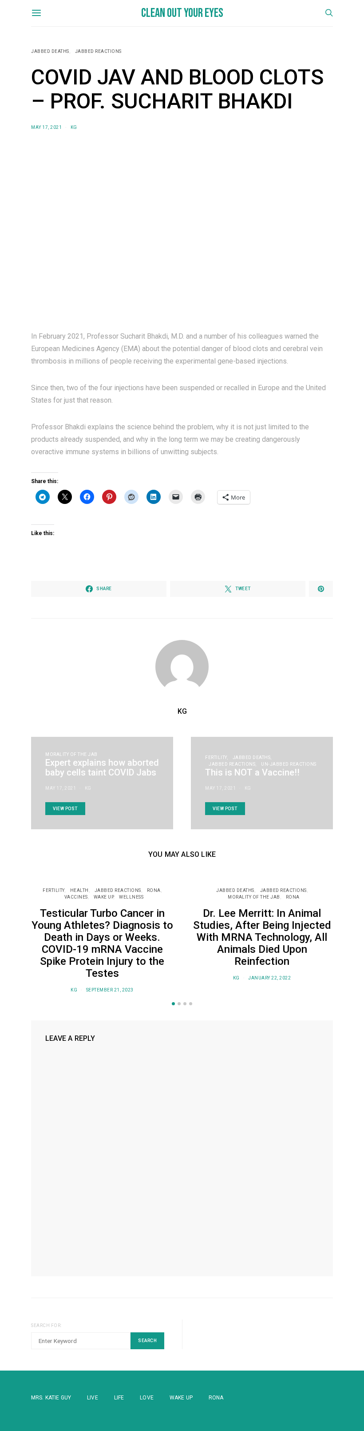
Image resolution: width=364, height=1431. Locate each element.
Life (119, 1398)
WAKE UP (104, 897)
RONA (154, 890)
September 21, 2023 (110, 989)
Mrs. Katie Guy (51, 1398)
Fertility (216, 757)
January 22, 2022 (269, 977)
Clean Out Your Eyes (182, 13)
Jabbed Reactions (98, 51)
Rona (216, 1398)
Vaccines (76, 897)
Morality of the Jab (71, 754)
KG (74, 127)
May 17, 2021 (46, 127)
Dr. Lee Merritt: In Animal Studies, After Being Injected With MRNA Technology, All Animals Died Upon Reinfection (262, 937)
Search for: (46, 1325)
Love (147, 1398)
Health (79, 890)
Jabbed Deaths (50, 51)
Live (92, 1398)
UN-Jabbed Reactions (289, 764)
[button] (173, 1004)
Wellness (131, 897)
